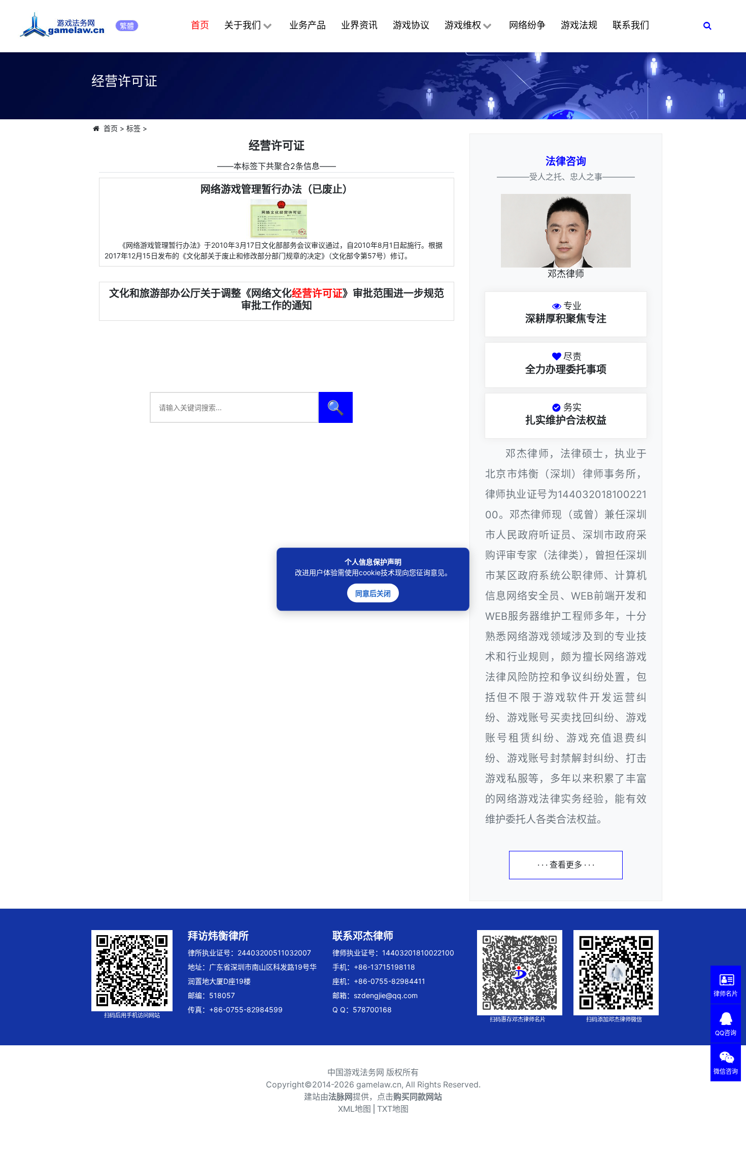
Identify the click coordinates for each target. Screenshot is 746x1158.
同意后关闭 (373, 592)
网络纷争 (527, 25)
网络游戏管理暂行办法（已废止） (276, 189)
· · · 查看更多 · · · (565, 865)
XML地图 (354, 1109)
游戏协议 (411, 25)
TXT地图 (393, 1109)
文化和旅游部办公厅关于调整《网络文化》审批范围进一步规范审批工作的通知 (276, 299)
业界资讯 (359, 25)
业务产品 (307, 25)
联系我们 (631, 25)
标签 (133, 128)
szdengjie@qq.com (386, 995)
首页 (200, 25)
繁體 (127, 25)
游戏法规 (579, 25)
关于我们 (242, 25)
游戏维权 (463, 25)
